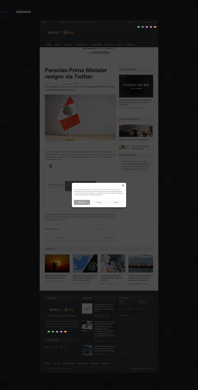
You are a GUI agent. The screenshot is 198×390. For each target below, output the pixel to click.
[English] (147, 28)
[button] (123, 185)
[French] (151, 28)
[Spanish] (155, 28)
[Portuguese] (138, 28)
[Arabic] (142, 28)
